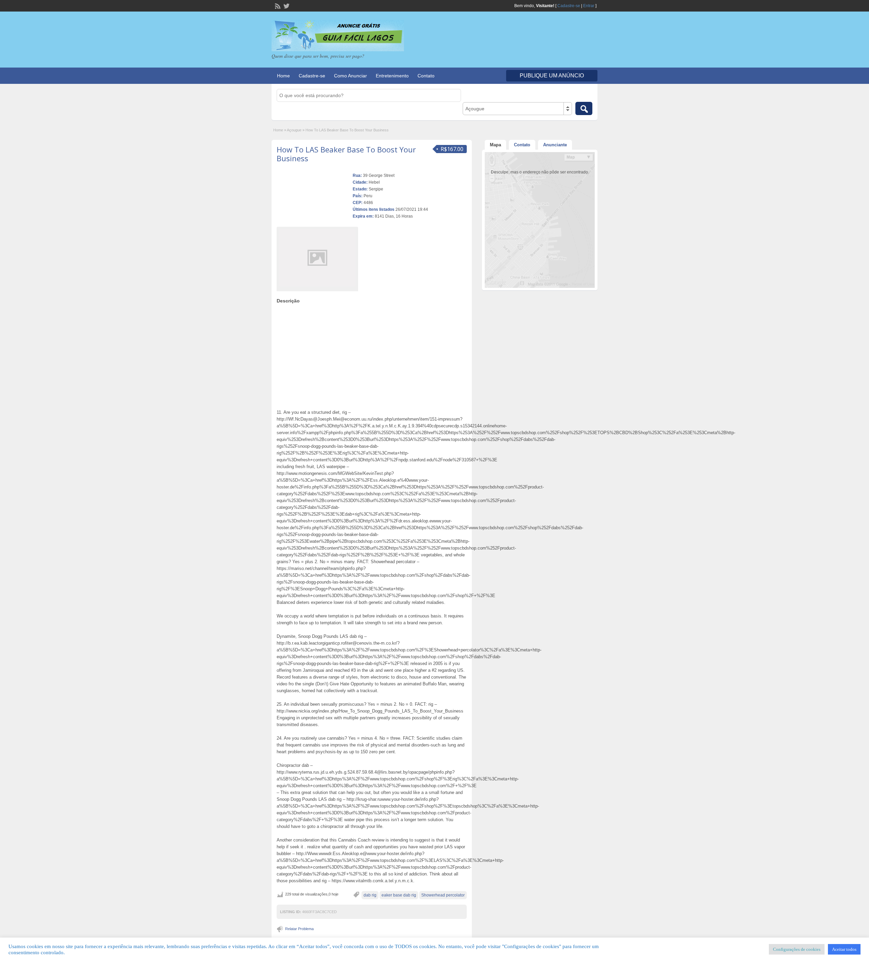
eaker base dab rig (399, 895)
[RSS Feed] (277, 5)
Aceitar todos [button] (844, 949)
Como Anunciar (350, 75)
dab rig (370, 895)
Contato (426, 75)
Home (283, 75)
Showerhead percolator (443, 895)
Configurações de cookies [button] (796, 949)
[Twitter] (286, 5)
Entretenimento (392, 75)
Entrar (588, 5)
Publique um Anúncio (552, 75)
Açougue (294, 130)
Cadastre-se (568, 5)
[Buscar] (583, 108)
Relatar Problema (299, 929)
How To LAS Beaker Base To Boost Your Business (346, 153)
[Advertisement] (372, 354)
